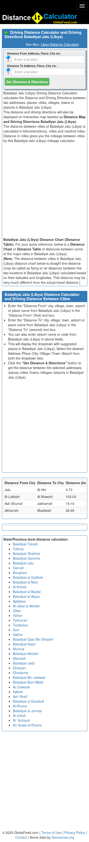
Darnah (18, 567)
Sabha (18, 634)
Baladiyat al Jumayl (27, 710)
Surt (16, 629)
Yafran (18, 615)
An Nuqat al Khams (27, 725)
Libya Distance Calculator (60, 44)
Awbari (18, 691)
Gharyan (19, 667)
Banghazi (20, 572)
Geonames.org (63, 837)
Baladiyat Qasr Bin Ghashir (33, 639)
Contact (21, 837)
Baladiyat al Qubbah (28, 577)
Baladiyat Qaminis (26, 558)
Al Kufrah (20, 586)
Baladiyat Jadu (24, 663)
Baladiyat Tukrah (25, 544)
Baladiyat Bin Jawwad (29, 677)
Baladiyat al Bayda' (27, 591)
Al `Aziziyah (21, 720)
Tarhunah (20, 620)
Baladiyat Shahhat (26, 553)
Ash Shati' (20, 696)
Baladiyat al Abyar (26, 596)
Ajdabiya (19, 601)
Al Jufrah (19, 715)
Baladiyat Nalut (24, 644)
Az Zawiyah (21, 687)
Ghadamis (20, 672)
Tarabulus (20, 625)
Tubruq (18, 548)
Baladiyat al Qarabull (28, 701)
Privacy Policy (75, 832)
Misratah (19, 658)
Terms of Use (51, 832)
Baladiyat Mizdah (25, 653)
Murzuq (18, 648)
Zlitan (17, 610)
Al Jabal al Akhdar (26, 606)
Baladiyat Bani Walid (28, 682)
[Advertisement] (44, 190)
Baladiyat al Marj (25, 582)
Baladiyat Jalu (23, 563)
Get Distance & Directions (27, 81)
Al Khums (20, 706)
